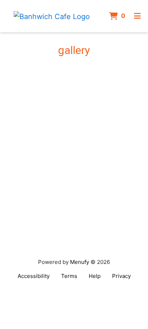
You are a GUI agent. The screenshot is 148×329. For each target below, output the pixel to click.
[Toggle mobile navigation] (137, 16)
